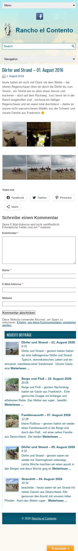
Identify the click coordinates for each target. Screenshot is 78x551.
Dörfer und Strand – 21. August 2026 (48, 342)
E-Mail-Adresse (12, 284)
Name (6, 270)
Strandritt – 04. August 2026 (41, 479)
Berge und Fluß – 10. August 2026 (46, 378)
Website (7, 298)
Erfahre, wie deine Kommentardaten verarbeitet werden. (39, 324)
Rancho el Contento (44, 518)
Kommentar (10, 233)
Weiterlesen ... (20, 368)
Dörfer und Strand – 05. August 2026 (48, 447)
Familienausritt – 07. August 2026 (46, 415)
